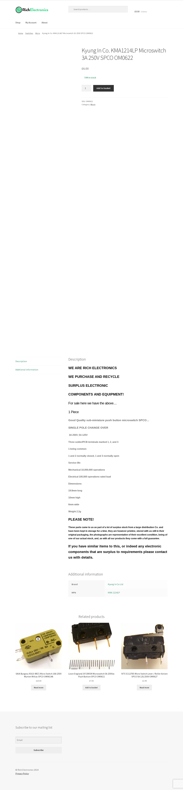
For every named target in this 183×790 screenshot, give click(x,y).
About (45, 22)
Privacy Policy (22, 773)
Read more (38, 687)
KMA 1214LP (114, 592)
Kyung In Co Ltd (115, 584)
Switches (29, 33)
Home (20, 33)
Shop (17, 22)
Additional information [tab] (26, 369)
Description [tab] (21, 361)
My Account (31, 22)
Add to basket (104, 88)
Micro (37, 33)
